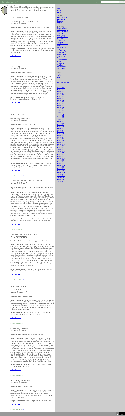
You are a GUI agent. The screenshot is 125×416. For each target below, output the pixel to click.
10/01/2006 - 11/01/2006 (61, 176)
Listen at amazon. (15, 56)
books (59, 12)
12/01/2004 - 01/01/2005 (61, 120)
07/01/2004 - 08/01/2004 (61, 103)
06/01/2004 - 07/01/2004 (61, 99)
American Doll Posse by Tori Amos (61, 56)
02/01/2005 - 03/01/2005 (61, 127)
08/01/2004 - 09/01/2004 (61, 106)
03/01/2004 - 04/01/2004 (61, 88)
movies (59, 10)
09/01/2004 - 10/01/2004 (61, 110)
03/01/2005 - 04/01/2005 (61, 131)
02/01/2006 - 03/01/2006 (61, 159)
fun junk (59, 23)
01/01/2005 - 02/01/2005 (61, 124)
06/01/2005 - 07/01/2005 (61, 138)
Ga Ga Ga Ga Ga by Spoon (62, 37)
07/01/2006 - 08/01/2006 (61, 169)
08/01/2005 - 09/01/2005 (61, 145)
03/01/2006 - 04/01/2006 (61, 162)
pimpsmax (60, 74)
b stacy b (59, 77)
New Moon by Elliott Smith (61, 51)
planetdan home (62, 17)
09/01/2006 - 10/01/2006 (61, 173)
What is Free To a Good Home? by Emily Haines (62, 33)
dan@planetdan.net (63, 82)
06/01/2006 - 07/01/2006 (61, 166)
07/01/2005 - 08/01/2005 (61, 141)
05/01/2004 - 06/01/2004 (61, 95)
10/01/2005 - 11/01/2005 (61, 152)
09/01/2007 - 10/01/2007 (61, 180)
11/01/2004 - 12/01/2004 (61, 117)
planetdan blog (61, 19)
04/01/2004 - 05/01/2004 (61, 92)
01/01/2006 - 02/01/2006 (61, 155)
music (58, 8)
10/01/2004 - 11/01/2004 (61, 113)
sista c (59, 75)
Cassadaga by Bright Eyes (61, 41)
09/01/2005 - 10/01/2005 (61, 148)
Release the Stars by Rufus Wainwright (62, 61)
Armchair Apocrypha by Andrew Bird (61, 66)
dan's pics (60, 21)
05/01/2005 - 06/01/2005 (61, 134)
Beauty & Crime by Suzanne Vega (62, 29)
